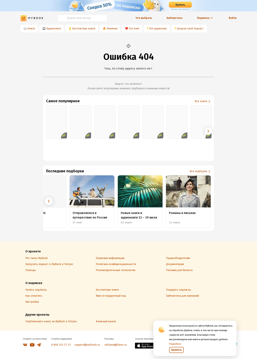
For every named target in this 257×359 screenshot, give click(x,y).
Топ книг (134, 28)
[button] (208, 131)
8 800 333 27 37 (61, 344)
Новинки (112, 28)
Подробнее (175, 344)
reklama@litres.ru (115, 344)
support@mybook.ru (87, 344)
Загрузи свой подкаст (190, 28)
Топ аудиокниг (158, 28)
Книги (31, 28)
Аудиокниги (53, 28)
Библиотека (174, 18)
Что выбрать (143, 18)
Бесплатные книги (83, 28)
